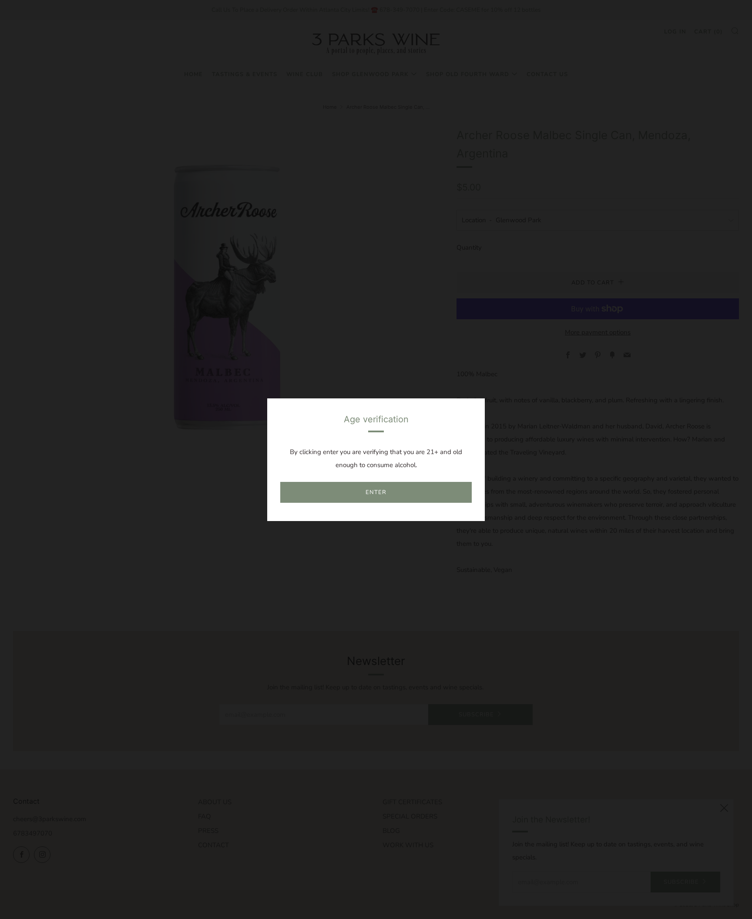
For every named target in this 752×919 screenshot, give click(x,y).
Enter (376, 492)
